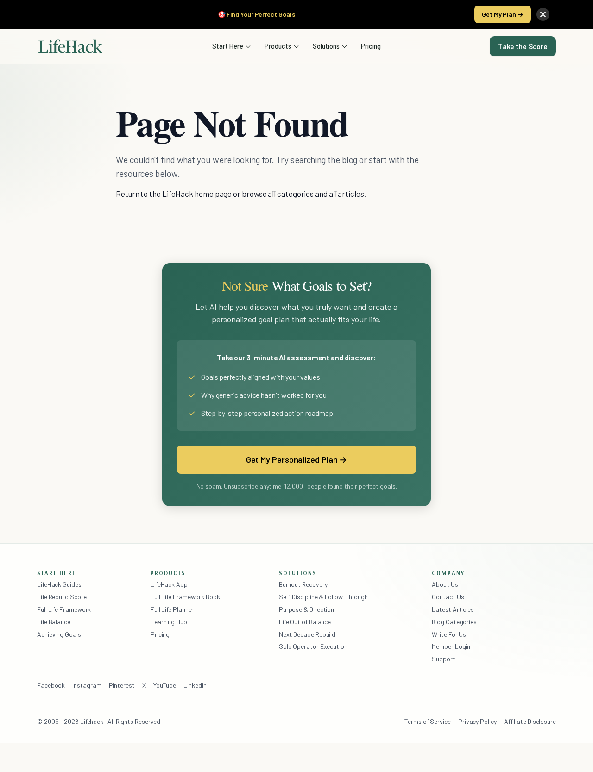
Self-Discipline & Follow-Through (323, 597)
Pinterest (122, 685)
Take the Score (523, 46)
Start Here (227, 46)
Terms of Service (427, 721)
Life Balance (53, 622)
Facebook (51, 685)
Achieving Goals (59, 634)
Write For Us (449, 634)
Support (443, 659)
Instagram (86, 685)
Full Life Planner (172, 609)
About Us (445, 584)
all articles (346, 193)
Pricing (371, 46)
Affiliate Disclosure (530, 721)
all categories (291, 193)
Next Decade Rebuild (307, 634)
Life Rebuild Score (61, 597)
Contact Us (448, 597)
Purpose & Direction (306, 609)
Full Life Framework (64, 609)
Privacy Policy (477, 721)
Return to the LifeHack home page (174, 193)
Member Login (451, 646)
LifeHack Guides (59, 584)
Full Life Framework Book (185, 597)
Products (278, 46)
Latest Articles (453, 609)
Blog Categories (454, 622)
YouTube (164, 685)
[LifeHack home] (70, 46)
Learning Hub (169, 622)
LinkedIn (194, 685)
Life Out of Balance (305, 622)
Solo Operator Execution (313, 646)
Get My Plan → (503, 14)
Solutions (326, 46)
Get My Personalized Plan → (296, 459)
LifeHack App (169, 584)
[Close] (542, 14)
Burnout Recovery (303, 584)
